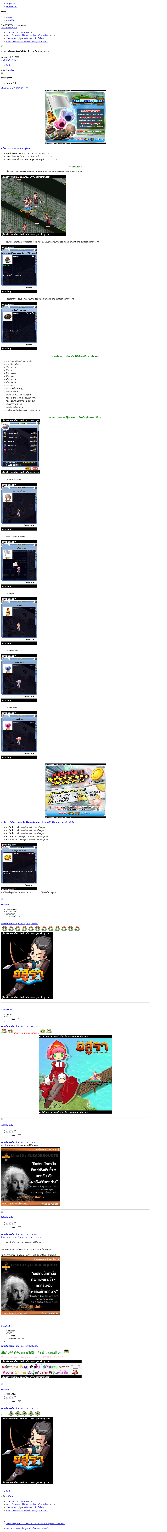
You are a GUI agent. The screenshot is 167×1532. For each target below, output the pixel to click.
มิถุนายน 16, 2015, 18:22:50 (19, 924)
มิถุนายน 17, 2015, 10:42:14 (19, 1142)
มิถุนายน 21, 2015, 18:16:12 (19, 1346)
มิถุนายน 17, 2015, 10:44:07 (19, 1234)
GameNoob (5, 1326)
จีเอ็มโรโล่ (37, 38)
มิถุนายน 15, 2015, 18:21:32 (14, 88)
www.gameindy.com (9, 28)
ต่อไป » (15, 60)
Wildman (5, 904)
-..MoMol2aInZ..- (8, 1009)
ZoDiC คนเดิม (7, 1125)
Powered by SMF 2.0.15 (16, 1524)
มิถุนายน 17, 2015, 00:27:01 (19, 1026)
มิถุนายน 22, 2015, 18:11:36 (19, 1408)
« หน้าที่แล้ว (6, 60)
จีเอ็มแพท (28, 38)
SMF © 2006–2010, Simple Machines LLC (46, 1524)
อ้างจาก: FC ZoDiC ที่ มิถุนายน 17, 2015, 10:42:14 (21, 1237)
